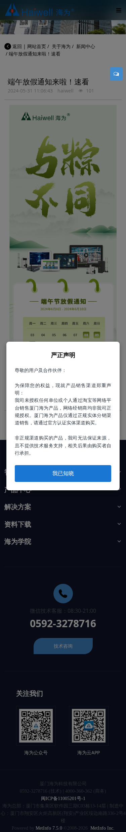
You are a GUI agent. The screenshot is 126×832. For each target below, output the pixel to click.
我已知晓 (63, 473)
